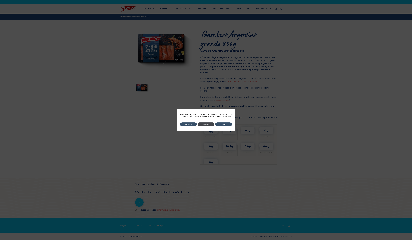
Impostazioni (228, 116)
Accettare (188, 124)
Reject (223, 124)
